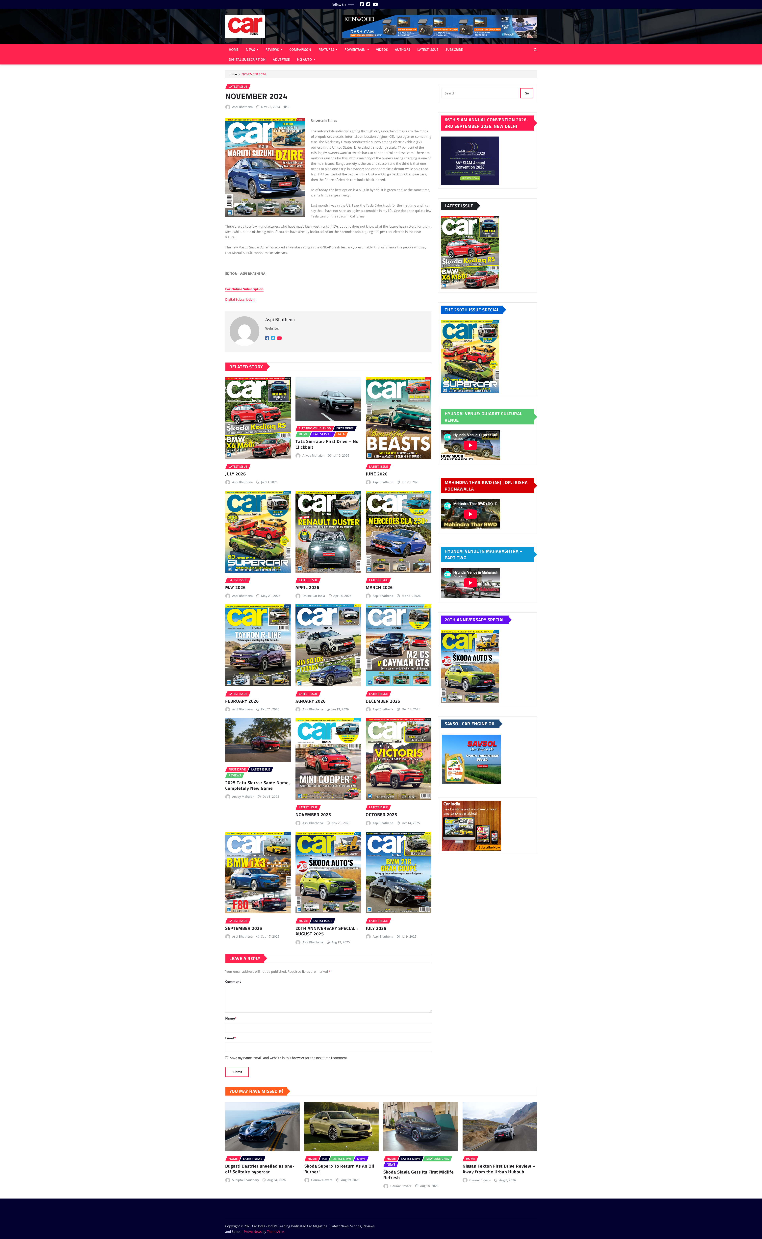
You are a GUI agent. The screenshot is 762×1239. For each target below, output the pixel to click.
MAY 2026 (235, 587)
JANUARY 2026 (310, 701)
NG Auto (305, 59)
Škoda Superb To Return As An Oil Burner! (339, 1169)
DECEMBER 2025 (383, 701)
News (251, 49)
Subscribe (454, 49)
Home (234, 49)
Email (230, 1038)
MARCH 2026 (379, 587)
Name (231, 1018)
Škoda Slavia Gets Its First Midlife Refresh (418, 1175)
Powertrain (355, 49)
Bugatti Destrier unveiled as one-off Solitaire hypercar (259, 1169)
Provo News (253, 1231)
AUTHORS (402, 49)
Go (527, 93)
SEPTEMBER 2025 (243, 928)
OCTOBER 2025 (381, 814)
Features (326, 49)
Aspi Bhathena (242, 107)
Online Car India (313, 596)
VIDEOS (382, 49)
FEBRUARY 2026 (242, 701)
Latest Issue (427, 49)
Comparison (300, 49)
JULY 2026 (235, 474)
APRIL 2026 (307, 587)
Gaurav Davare (322, 1180)
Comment (233, 981)
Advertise (281, 59)
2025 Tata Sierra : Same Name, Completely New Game (257, 785)
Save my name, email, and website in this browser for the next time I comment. (289, 1058)
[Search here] (535, 49)
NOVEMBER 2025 (313, 814)
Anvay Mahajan (313, 455)
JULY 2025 (376, 928)
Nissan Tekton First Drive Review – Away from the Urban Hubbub (499, 1169)
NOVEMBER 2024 (254, 74)
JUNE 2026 (377, 474)
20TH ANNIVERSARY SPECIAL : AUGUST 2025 (326, 931)
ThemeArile (275, 1231)
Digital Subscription (247, 59)
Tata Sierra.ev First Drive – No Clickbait (327, 444)
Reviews (273, 49)
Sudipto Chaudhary (245, 1180)
